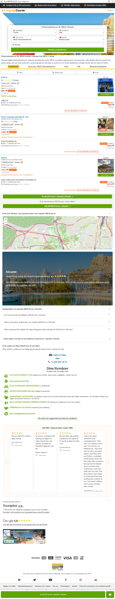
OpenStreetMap (108, 248)
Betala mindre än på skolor (47, 5)
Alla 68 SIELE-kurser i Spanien (56, 206)
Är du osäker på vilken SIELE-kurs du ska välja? (21, 346)
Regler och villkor (9, 586)
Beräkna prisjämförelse (57, 50)
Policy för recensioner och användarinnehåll (95, 586)
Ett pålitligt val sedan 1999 (96, 5)
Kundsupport (65, 586)
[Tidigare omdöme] (7, 461)
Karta (66, 66)
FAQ (78, 66)
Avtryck (74, 586)
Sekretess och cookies (42, 586)
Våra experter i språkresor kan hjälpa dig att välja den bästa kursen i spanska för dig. (33, 349)
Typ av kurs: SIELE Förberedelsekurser (41, 66)
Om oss (55, 586)
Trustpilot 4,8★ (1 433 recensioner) (18, 5)
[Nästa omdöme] (108, 461)
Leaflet (100, 248)
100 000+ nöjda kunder (72, 5)
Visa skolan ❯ (106, 94)
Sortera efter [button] (59, 72)
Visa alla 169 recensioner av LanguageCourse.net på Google (25, 524)
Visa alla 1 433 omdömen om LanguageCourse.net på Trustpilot (26, 512)
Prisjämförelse (13, 66)
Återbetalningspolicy (25, 586)
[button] (1, 1)
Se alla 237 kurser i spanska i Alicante (56, 196)
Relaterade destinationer (98, 66)
